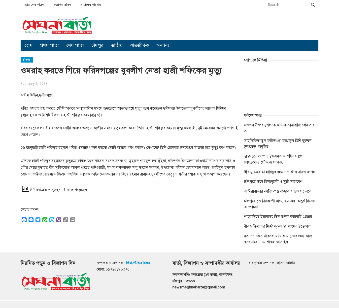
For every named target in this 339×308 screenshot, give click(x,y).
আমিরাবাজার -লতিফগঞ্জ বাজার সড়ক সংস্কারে (277, 191)
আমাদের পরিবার (90, 5)
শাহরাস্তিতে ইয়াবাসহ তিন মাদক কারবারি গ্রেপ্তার (278, 216)
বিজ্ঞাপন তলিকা (62, 5)
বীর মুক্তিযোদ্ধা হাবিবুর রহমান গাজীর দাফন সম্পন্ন (279, 172)
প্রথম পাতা (49, 45)
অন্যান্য (163, 45)
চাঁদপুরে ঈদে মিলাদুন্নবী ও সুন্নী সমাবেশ (273, 181)
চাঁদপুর (97, 45)
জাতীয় (117, 45)
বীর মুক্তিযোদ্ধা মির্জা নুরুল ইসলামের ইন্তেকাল (278, 226)
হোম (28, 45)
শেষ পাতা (75, 45)
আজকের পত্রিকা (35, 5)
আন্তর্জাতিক (139, 45)
